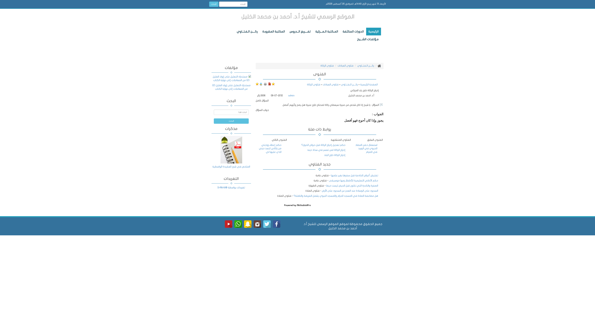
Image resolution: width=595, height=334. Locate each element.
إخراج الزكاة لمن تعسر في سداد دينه (326, 150)
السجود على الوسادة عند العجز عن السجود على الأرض (350, 191)
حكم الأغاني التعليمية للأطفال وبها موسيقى (353, 180)
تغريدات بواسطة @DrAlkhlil (231, 187)
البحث (213, 4)
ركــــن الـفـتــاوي (247, 31)
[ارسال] (260, 84)
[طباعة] (265, 84)
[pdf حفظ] (269, 84)
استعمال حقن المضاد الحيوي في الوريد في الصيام (366, 148)
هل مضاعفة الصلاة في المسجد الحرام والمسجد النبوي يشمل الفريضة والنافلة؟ (336, 196)
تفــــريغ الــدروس (300, 31)
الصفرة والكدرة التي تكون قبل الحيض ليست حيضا (352, 185)
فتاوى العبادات (345, 65)
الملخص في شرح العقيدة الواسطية (231, 166)
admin (291, 95)
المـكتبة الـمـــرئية (326, 31)
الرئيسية (373, 31)
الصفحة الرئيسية (369, 84)
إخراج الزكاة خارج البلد (334, 155)
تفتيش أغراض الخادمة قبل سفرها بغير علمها (354, 175)
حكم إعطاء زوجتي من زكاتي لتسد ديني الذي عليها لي (270, 148)
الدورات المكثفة (353, 31)
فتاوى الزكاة (327, 65)
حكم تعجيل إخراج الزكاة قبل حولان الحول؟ (323, 145)
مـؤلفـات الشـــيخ (368, 39)
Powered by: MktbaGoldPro (297, 205)
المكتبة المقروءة (273, 31)
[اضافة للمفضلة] (273, 84)
